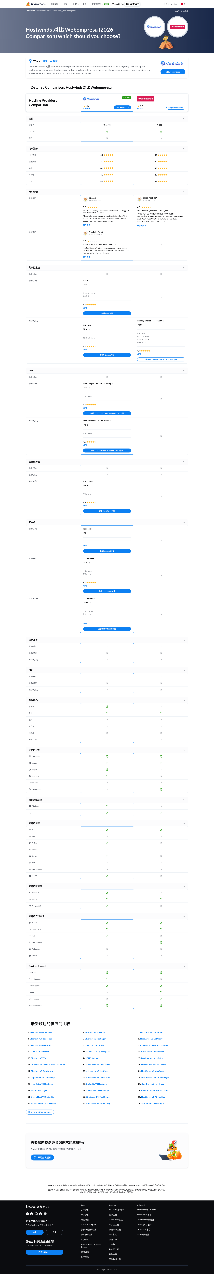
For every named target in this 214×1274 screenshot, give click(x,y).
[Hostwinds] (172, 63)
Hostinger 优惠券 (144, 1224)
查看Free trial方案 (107, 551)
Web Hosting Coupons (146, 1209)
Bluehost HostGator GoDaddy (48, 1064)
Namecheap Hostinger (98, 1090)
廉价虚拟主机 (115, 1229)
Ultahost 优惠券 (143, 1229)
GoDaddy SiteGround (151, 1032)
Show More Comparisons (40, 1112)
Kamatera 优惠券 (144, 1214)
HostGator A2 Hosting (153, 1097)
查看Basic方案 (107, 313)
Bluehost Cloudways (42, 1071)
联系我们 (85, 1214)
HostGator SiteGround (98, 1064)
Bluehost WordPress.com (154, 1090)
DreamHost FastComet (153, 1064)
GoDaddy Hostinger (96, 1084)
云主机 (112, 1244)
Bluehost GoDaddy (95, 1032)
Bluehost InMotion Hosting (154, 1045)
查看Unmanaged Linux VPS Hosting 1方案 (107, 413)
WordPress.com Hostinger (155, 1077)
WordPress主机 (116, 1219)
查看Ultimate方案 (107, 355)
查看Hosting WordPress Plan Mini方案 (161, 359)
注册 (35, 1232)
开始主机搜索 (44, 1157)
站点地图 (85, 1219)
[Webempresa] (145, 99)
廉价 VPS (113, 1239)
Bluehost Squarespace (98, 1051)
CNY (174, 4)
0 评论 (85, 308)
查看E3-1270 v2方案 (107, 511)
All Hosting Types (116, 1209)
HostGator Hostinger (42, 1084)
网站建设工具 (115, 1259)
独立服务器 (114, 1249)
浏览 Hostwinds (173, 72)
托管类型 (54, 4)
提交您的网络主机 (89, 1229)
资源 (84, 4)
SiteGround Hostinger (152, 1103)
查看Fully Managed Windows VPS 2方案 (107, 450)
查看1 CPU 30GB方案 (107, 591)
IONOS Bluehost (40, 1051)
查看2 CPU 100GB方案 (107, 629)
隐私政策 (85, 1252)
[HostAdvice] (36, 4)
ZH (185, 4)
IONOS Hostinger (94, 1045)
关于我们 (85, 1209)
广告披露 (184, 11)
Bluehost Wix (38, 1058)
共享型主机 (114, 1224)
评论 (65, 4)
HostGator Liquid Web (98, 1077)
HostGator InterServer (153, 1071)
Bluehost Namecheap (41, 1032)
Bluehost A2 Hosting (41, 1045)
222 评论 (140, 108)
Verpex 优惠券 (143, 1234)
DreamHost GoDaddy (42, 1097)
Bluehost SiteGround (41, 1039)
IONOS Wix (93, 1058)
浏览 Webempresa (175, 107)
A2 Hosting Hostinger (97, 1071)
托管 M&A (43, 1252)
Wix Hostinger (39, 1090)
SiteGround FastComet (98, 1097)
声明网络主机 (87, 1234)
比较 (75, 4)
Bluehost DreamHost (152, 1051)
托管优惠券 (100, 4)
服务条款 (85, 1257)
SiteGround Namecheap (43, 1103)
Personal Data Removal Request (91, 1245)
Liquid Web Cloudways (43, 1077)
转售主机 (113, 1254)
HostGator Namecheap (98, 1103)
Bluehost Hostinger (95, 1039)
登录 (54, 1232)
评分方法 (176, 11)
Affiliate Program (88, 1224)
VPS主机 (113, 1234)
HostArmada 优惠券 (145, 1219)
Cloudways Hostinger (152, 1084)
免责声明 (85, 1239)
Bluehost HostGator (152, 1058)
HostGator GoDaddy (151, 1039)
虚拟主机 (113, 1214)
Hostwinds (50, 60)
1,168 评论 (86, 108)
